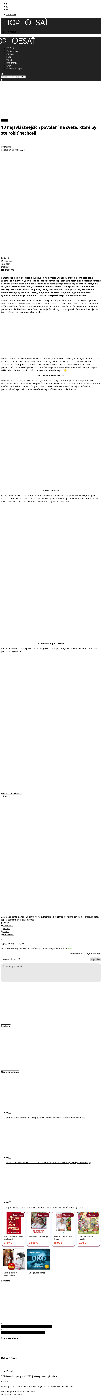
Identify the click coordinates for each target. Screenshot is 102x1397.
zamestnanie (14, 919)
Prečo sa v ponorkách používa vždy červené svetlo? (26, 1326)
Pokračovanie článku (11, 793)
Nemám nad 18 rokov (11, 1394)
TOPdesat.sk (7, 1376)
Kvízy (8, 65)
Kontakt (10, 1371)
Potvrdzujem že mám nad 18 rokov (18, 1391)
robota (94, 916)
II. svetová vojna (14, 68)
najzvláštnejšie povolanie (50, 916)
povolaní (68, 916)
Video (9, 59)
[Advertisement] (51, 100)
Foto (8, 56)
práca (87, 916)
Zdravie (10, 53)
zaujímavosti (28, 919)
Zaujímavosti (12, 51)
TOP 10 (10, 48)
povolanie (79, 916)
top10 (4, 919)
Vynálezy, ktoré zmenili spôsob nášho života (23, 1332)
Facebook (11, 14)
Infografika (12, 62)
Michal (7, 146)
